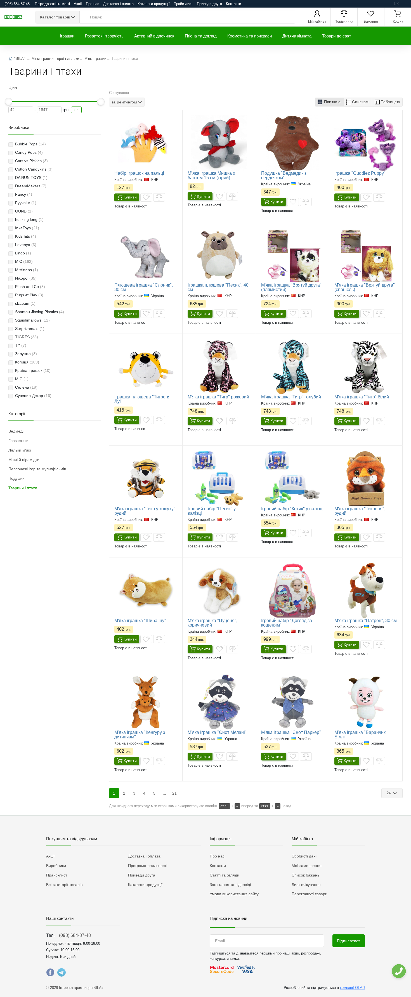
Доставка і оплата (118, 4)
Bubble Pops (30, 144)
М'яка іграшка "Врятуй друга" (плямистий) (291, 287)
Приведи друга (209, 4)
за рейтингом (124, 102)
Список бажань (305, 875)
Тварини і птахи (22, 488)
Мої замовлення (307, 865)
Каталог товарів (55, 17)
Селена (26, 387)
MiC (24, 261)
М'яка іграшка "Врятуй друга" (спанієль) (364, 287)
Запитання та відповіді (230, 884)
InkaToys (27, 228)
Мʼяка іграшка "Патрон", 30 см (365, 620)
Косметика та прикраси (249, 36)
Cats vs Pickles (31, 161)
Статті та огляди (224, 875)
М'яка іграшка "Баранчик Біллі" (360, 734)
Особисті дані (304, 856)
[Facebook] (50, 973)
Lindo (23, 253)
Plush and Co (30, 286)
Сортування (119, 93)
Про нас (92, 4)
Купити (130, 197)
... (164, 793)
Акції (78, 4)
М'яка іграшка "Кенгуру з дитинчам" (139, 734)
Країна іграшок (33, 370)
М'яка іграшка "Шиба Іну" (140, 620)
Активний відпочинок (154, 36)
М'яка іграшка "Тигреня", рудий (359, 511)
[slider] (8, 101)
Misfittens (26, 270)
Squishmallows (32, 320)
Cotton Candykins (34, 169)
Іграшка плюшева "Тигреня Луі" (142, 399)
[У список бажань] (146, 197)
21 (174, 793)
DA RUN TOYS (31, 177)
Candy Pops (29, 152)
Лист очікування (306, 884)
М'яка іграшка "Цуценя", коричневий (212, 622)
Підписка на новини (228, 918)
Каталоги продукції (154, 4)
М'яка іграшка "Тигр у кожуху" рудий (144, 511)
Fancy (23, 194)
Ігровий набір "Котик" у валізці (292, 508)
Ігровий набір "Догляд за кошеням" (286, 622)
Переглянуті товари (309, 894)
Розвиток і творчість (104, 36)
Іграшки (67, 36)
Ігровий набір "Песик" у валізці (212, 511)
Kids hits (25, 236)
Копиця (27, 362)
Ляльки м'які (19, 450)
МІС (22, 379)
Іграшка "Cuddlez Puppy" (360, 173)
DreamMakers (30, 186)
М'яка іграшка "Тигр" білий (361, 396)
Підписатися (349, 941)
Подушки (16, 478)
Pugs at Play (29, 295)
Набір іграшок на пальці (139, 173)
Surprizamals (29, 328)
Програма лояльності (147, 865)
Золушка (26, 353)
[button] (329, 102)
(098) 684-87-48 (75, 935)
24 (389, 793)
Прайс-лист (183, 4)
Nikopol (26, 278)
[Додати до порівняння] (159, 197)
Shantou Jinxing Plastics (39, 312)
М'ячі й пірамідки (23, 459)
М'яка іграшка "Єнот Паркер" (291, 732)
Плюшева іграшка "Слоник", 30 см (143, 287)
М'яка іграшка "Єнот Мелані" (217, 732)
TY (20, 345)
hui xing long (29, 219)
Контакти (233, 4)
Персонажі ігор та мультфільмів (37, 469)
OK (76, 110)
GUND (24, 211)
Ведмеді (15, 431)
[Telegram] (61, 973)
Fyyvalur (25, 202)
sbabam (25, 303)
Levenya (25, 244)
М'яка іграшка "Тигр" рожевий (218, 396)
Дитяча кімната (296, 36)
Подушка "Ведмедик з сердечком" (283, 175)
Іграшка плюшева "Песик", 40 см (218, 287)
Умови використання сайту (234, 894)
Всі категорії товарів (64, 884)
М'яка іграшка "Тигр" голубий (291, 396)
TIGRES (26, 337)
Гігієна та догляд (201, 36)
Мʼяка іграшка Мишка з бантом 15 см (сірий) (211, 175)
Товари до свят (336, 36)
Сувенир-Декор (33, 395)
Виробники (56, 865)
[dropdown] (398, 971)
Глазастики (18, 440)
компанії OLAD (352, 988)
